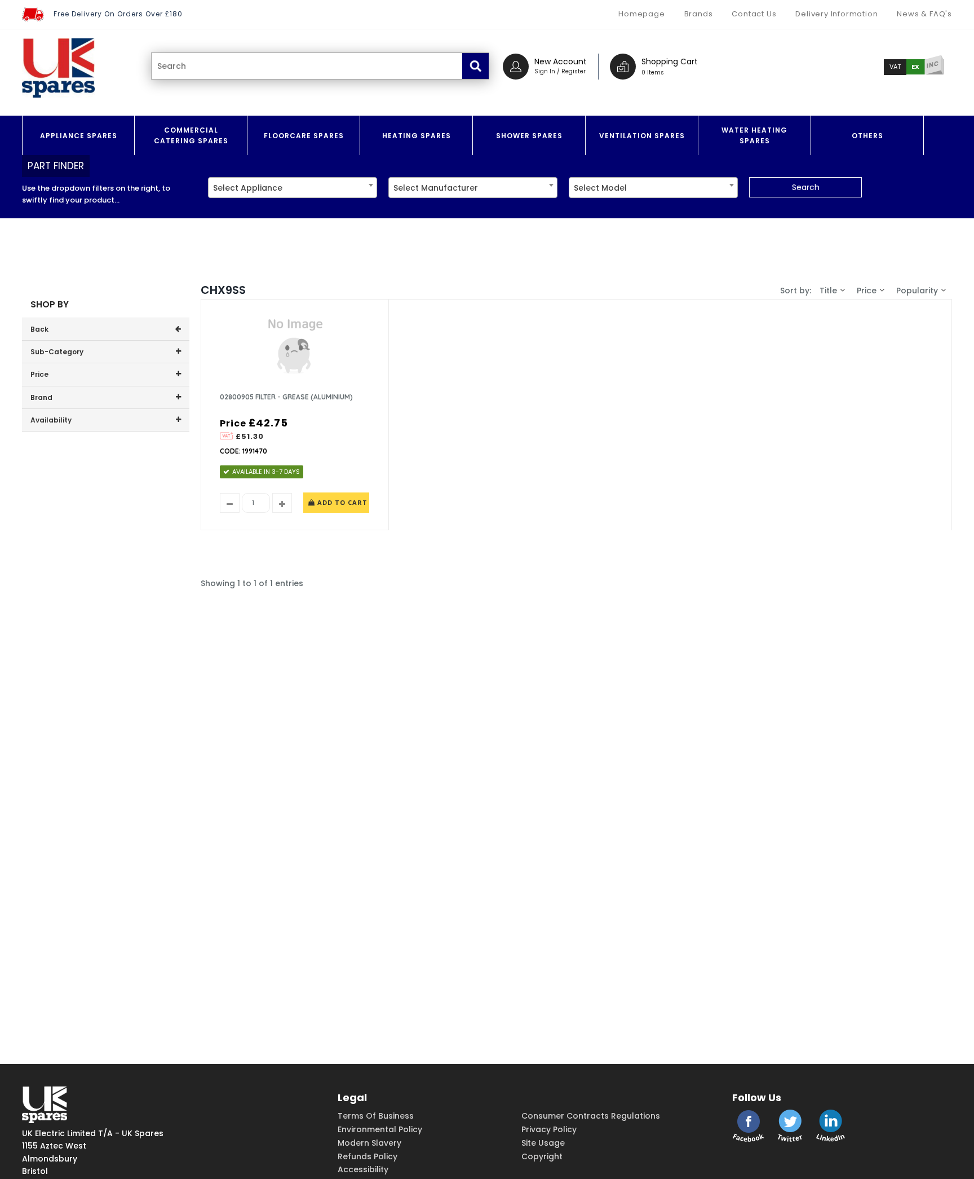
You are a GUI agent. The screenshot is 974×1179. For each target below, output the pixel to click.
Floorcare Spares (304, 135)
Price (866, 290)
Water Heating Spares (754, 135)
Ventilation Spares (642, 135)
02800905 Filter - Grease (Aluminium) (286, 397)
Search (806, 187)
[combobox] (292, 187)
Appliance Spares (78, 135)
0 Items (652, 72)
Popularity (917, 290)
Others (867, 135)
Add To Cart (341, 502)
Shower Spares (529, 135)
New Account (560, 61)
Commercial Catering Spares (191, 135)
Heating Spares (416, 135)
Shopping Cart (669, 61)
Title (828, 290)
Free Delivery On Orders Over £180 (118, 14)
